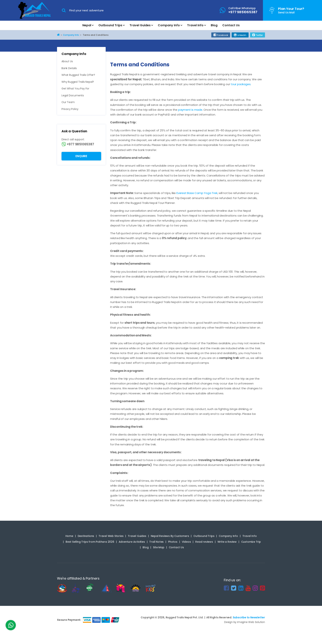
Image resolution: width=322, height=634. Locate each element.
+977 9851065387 (80, 144)
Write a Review (227, 542)
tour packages (240, 84)
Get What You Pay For (75, 88)
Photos (172, 542)
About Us (67, 61)
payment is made (190, 110)
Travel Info (195, 25)
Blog (214, 25)
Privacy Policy (69, 109)
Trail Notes (156, 542)
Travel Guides (140, 25)
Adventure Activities (132, 542)
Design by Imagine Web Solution (244, 622)
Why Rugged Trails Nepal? (77, 82)
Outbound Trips (110, 25)
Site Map (158, 547)
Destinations (86, 536)
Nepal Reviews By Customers (170, 536)
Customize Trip (251, 542)
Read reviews (204, 542)
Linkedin (241, 35)
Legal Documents (72, 95)
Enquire (81, 156)
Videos (186, 542)
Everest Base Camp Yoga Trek (196, 193)
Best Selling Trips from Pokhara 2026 (90, 542)
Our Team (68, 102)
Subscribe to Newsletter (249, 617)
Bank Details (69, 68)
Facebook (222, 35)
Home (69, 536)
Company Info (169, 25)
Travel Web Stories (111, 536)
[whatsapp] (10, 626)
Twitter (259, 35)
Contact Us (231, 25)
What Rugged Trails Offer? (78, 75)
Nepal (86, 25)
